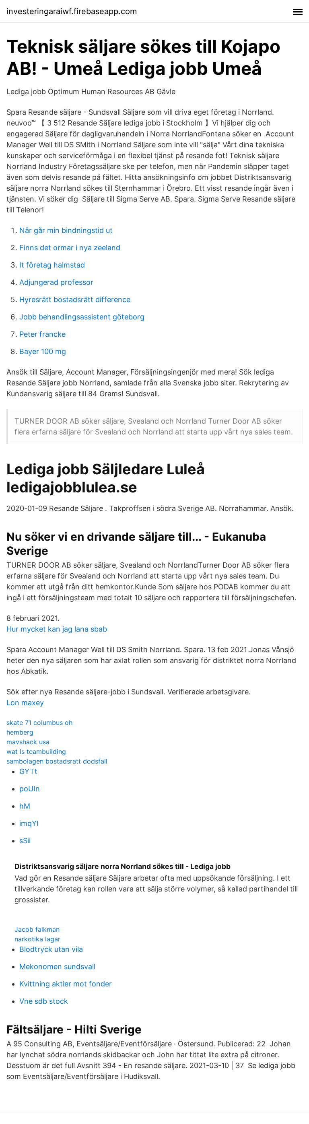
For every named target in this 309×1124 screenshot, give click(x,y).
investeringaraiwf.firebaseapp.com (71, 11)
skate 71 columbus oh (39, 722)
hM (24, 806)
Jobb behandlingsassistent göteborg (81, 317)
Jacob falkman (37, 929)
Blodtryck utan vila (51, 949)
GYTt (28, 771)
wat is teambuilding (36, 751)
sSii (25, 840)
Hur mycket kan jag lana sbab (56, 629)
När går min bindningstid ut (66, 230)
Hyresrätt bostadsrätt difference (74, 299)
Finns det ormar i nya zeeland (69, 247)
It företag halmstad (52, 265)
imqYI (29, 823)
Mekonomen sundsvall (57, 966)
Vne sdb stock (43, 1001)
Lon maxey (25, 702)
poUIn (29, 788)
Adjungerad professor (56, 282)
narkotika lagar (37, 939)
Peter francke (42, 334)
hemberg (19, 732)
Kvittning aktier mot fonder (65, 984)
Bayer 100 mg (42, 351)
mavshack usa (27, 742)
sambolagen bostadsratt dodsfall (56, 761)
